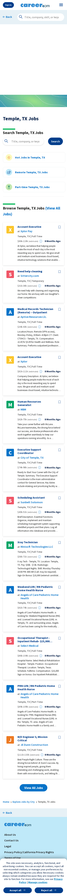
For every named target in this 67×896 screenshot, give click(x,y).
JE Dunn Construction (34, 744)
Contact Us (11, 840)
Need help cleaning (30, 271)
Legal (7, 846)
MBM (23, 409)
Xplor (24, 361)
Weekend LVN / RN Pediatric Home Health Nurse (35, 588)
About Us (10, 834)
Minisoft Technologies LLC (37, 546)
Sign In (8, 5)
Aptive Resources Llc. (34, 317)
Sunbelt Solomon (32, 502)
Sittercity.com (30, 275)
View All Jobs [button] (33, 788)
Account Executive (29, 226)
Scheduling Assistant (31, 497)
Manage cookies (37, 882)
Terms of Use (12, 858)
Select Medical (29, 645)
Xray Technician (28, 542)
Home (6, 801)
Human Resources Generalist (29, 403)
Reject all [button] (46, 890)
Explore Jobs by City (24, 801)
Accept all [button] (15, 890)
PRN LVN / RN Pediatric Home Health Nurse (36, 687)
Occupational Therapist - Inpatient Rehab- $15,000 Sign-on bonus (34, 639)
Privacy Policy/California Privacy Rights (29, 852)
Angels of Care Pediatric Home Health (39, 596)
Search (55, 141)
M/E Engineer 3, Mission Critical (33, 738)
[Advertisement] (33, 59)
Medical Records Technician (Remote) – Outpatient (35, 310)
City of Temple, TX (32, 457)
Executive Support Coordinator (29, 451)
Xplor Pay (26, 231)
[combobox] (23, 141)
